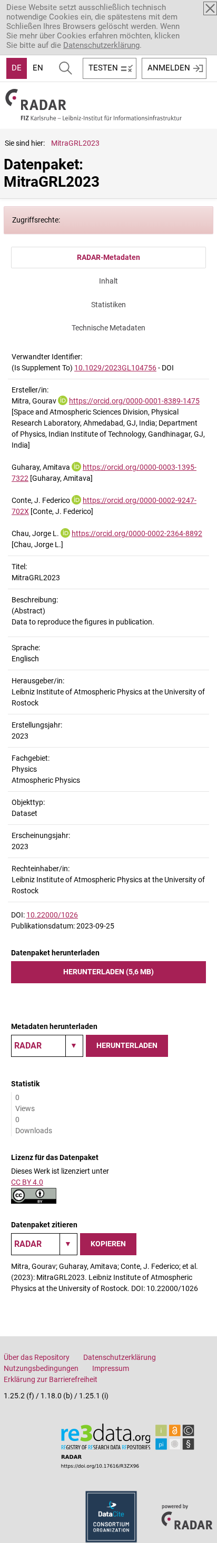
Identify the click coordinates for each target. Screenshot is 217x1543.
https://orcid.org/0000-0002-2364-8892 (137, 533)
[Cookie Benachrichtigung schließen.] (210, 8)
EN (38, 68)
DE (17, 68)
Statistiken (108, 304)
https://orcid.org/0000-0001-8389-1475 (134, 401)
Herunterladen (126, 1045)
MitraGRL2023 (75, 143)
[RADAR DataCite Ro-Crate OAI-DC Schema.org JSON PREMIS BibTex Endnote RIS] (47, 1046)
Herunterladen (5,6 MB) (108, 971)
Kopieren (108, 1243)
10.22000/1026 (52, 915)
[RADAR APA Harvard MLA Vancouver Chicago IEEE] (44, 1244)
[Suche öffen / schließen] (65, 68)
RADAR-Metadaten (108, 257)
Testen (103, 68)
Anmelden (168, 68)
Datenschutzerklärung (101, 45)
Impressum (110, 1368)
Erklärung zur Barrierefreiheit (50, 1379)
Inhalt (108, 281)
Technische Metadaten (108, 328)
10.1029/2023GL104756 (115, 368)
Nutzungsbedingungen (41, 1368)
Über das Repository (37, 1357)
